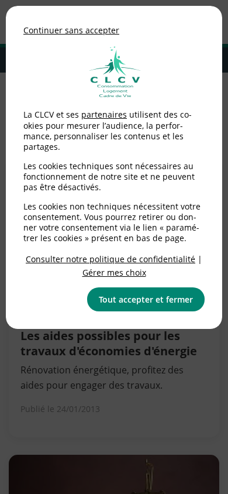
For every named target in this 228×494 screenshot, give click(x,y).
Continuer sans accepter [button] (71, 30)
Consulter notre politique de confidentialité (110, 259)
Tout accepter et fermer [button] (146, 299)
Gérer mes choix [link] (114, 272)
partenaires (104, 114)
